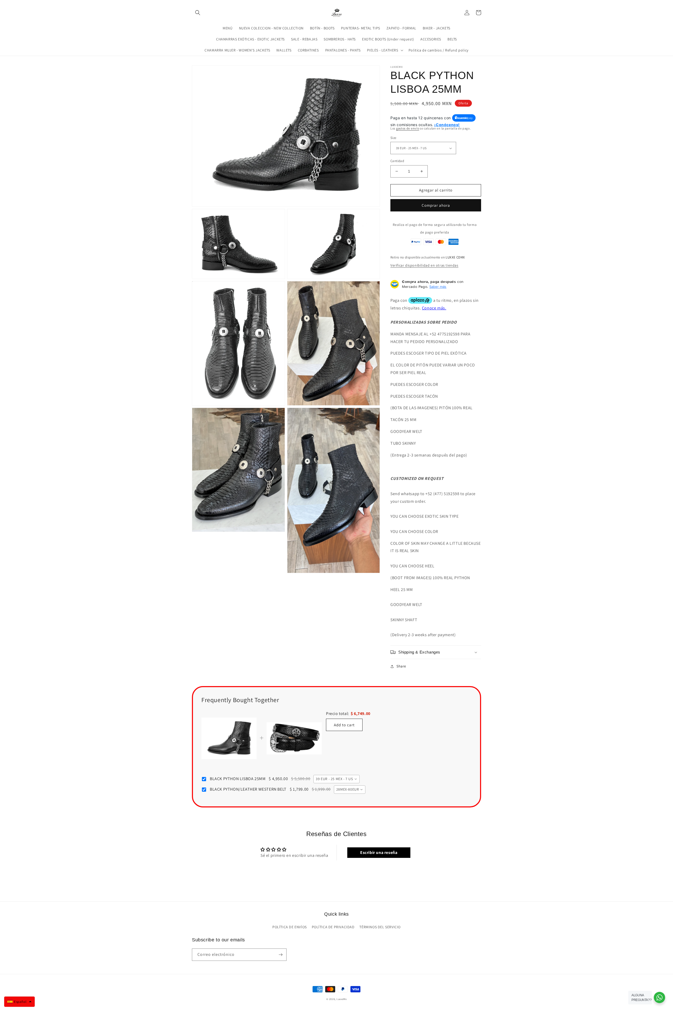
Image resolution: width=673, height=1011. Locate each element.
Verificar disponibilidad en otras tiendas (424, 265)
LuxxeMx (341, 999)
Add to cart (344, 724)
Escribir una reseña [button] (378, 852)
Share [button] (401, 666)
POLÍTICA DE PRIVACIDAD (333, 927)
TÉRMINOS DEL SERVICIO (380, 927)
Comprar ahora (436, 205)
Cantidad (397, 161)
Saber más (437, 286)
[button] (197, 12)
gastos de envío (407, 128)
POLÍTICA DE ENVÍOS (289, 927)
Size (393, 138)
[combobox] (336, 779)
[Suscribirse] (280, 954)
